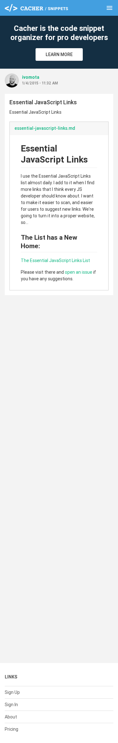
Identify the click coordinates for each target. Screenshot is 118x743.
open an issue (78, 272)
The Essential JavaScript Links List (55, 260)
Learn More (59, 54)
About (11, 717)
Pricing (11, 729)
